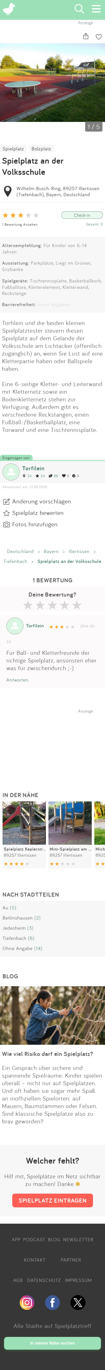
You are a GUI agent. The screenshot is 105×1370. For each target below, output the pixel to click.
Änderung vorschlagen (41, 501)
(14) (38, 948)
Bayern (51, 551)
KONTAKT (35, 1260)
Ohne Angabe (18, 948)
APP (16, 1239)
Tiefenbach (16, 561)
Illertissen (79, 551)
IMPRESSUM (78, 1280)
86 (56, 475)
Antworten (17, 680)
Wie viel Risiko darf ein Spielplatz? (47, 1054)
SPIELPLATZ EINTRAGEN (53, 1200)
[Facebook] (52, 1308)
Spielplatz (13, 149)
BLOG (54, 1239)
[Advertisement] (55, 745)
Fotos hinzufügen (35, 524)
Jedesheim (14, 928)
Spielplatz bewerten (38, 512)
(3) (30, 928)
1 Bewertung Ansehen (20, 224)
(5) (13, 908)
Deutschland (20, 551)
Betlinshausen (18, 918)
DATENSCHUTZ (44, 1280)
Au (5, 908)
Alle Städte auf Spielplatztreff (52, 1326)
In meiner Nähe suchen (52, 1343)
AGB (18, 1280)
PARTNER (71, 1260)
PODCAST (34, 1239)
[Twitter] (78, 1308)
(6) (31, 938)
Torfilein (33, 468)
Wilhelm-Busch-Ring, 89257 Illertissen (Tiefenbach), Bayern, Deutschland (58, 191)
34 (29, 475)
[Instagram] (27, 1308)
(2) (37, 918)
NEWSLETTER (78, 1239)
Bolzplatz (41, 149)
